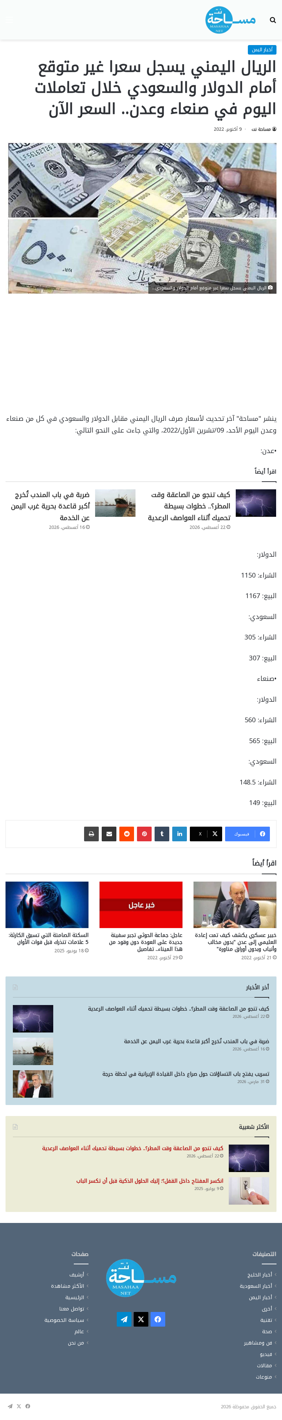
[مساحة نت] (230, 19)
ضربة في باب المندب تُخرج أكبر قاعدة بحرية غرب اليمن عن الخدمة (50, 506)
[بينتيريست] (144, 834)
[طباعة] (91, 834)
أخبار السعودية (256, 1286)
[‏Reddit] (126, 834)
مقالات (264, 1365)
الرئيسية (74, 1297)
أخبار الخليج (259, 1275)
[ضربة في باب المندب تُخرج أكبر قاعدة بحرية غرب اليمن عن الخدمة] (115, 503)
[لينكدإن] (179, 834)
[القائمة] (9, 22)
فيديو (266, 1354)
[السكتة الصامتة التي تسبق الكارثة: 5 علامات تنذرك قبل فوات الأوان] (47, 905)
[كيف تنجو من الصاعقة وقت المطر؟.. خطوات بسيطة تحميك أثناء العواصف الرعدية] (256, 503)
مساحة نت (261, 129)
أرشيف (76, 1274)
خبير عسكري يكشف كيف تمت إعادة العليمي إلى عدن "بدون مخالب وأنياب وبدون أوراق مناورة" (235, 942)
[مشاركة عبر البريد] (109, 834)
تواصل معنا (71, 1308)
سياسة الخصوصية (64, 1320)
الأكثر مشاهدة (67, 1286)
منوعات (264, 1377)
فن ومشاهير (258, 1343)
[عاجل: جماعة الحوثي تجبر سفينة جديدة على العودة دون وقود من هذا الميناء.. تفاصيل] (141, 905)
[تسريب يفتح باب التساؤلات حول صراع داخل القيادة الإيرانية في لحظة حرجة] (33, 1084)
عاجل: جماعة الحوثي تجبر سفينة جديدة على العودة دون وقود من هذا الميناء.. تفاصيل (145, 942)
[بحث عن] (272, 22)
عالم (79, 1331)
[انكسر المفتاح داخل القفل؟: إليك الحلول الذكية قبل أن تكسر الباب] (249, 1191)
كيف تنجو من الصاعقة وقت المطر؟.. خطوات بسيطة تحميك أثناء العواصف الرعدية (189, 506)
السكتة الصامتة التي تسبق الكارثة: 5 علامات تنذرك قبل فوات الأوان (48, 938)
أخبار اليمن (262, 49)
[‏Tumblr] (162, 834)
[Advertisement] (141, 359)
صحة (267, 1331)
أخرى (267, 1309)
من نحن (76, 1342)
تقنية (266, 1320)
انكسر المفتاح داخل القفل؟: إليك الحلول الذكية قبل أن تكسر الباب (149, 1181)
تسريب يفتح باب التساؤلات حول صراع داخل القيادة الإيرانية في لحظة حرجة (185, 1074)
